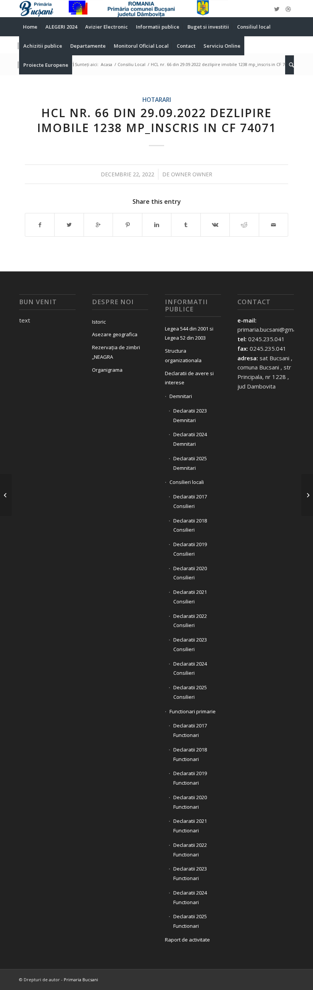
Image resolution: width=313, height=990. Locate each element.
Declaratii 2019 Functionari (190, 778)
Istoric (99, 321)
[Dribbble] (288, 9)
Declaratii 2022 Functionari (190, 850)
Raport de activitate (187, 939)
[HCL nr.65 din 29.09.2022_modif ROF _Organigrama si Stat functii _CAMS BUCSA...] (6, 495)
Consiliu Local (131, 64)
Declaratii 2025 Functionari (190, 921)
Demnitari (180, 396)
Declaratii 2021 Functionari (190, 825)
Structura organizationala (183, 355)
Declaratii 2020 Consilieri (190, 573)
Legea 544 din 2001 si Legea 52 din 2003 (189, 333)
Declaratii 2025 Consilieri (190, 692)
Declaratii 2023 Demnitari (190, 415)
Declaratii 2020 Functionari (190, 802)
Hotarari (156, 99)
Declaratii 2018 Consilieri (190, 525)
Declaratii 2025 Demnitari (190, 463)
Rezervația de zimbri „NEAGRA (116, 352)
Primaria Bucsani (81, 979)
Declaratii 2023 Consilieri (190, 644)
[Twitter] (276, 9)
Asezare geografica (114, 334)
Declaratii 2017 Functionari (190, 730)
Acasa (106, 64)
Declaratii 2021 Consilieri (190, 597)
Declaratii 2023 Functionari (190, 873)
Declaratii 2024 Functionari (190, 897)
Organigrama (107, 369)
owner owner (191, 174)
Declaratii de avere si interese (189, 378)
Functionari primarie (192, 711)
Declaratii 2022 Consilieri (190, 621)
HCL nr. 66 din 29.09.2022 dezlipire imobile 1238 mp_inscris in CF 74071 (156, 120)
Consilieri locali (186, 482)
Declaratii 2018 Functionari (190, 754)
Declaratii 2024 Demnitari (190, 439)
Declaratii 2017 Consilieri (190, 501)
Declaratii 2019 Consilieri (190, 549)
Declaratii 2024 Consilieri (190, 668)
